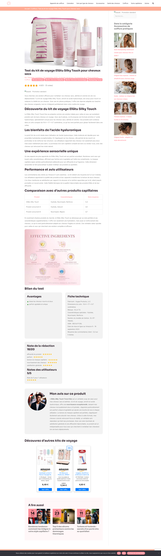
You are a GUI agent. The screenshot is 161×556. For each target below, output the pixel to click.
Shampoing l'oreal (95, 80)
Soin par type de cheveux (84, 3)
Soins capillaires (136, 3)
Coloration (70, 3)
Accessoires (100, 3)
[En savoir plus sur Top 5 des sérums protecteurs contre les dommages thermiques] (64, 516)
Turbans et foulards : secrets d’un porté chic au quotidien (88, 529)
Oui (119, 553)
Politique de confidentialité (136, 553)
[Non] (159, 553)
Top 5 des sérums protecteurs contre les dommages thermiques (63, 530)
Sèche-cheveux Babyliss (54, 80)
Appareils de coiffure (57, 3)
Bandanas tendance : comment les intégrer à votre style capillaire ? (39, 529)
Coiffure (125, 3)
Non (124, 553)
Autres (147, 3)
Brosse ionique (38, 80)
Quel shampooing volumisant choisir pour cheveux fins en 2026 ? (124, 52)
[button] (153, 3)
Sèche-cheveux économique (76, 80)
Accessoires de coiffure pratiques (86, 77)
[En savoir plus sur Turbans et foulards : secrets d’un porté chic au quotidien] (88, 516)
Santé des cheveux (113, 3)
